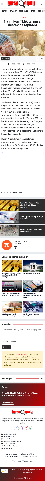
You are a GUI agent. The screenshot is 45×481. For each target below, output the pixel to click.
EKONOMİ (25, 457)
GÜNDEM (6, 454)
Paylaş (6, 59)
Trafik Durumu (9, 439)
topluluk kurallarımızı (22, 354)
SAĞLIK (6, 457)
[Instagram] (22, 427)
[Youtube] (26, 427)
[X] (18, 427)
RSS (5, 471)
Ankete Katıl (8, 402)
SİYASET (13, 11)
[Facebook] (15, 427)
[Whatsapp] (30, 427)
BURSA (4, 11)
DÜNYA (23, 454)
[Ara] (42, 4)
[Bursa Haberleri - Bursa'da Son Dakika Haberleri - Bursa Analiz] (21, 4)
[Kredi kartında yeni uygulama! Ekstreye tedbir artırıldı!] (33, 286)
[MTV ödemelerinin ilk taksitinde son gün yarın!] (12, 307)
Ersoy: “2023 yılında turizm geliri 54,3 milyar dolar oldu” (11, 294)
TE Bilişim (17, 244)
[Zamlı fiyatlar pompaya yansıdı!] (33, 307)
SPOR (33, 11)
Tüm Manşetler (9, 444)
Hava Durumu (9, 437)
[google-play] (28, 461)
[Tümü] (42, 378)
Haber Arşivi (8, 448)
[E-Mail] (15, 248)
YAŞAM (34, 457)
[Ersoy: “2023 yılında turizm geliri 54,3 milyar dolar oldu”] (12, 286)
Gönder (6, 347)
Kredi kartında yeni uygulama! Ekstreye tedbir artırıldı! (32, 295)
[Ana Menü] (2, 4)
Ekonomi (23, 17)
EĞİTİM (31, 454)
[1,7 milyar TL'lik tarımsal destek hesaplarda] (22, 43)
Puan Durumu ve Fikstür (12, 441)
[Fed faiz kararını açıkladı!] (33, 266)
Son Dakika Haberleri (11, 446)
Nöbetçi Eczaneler (10, 434)
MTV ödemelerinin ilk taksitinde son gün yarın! (10, 315)
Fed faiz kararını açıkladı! (31, 273)
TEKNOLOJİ (23, 11)
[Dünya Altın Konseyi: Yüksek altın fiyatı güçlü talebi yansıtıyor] (12, 266)
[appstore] (17, 461)
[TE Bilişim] (7, 245)
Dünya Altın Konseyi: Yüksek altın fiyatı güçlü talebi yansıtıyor (11, 275)
